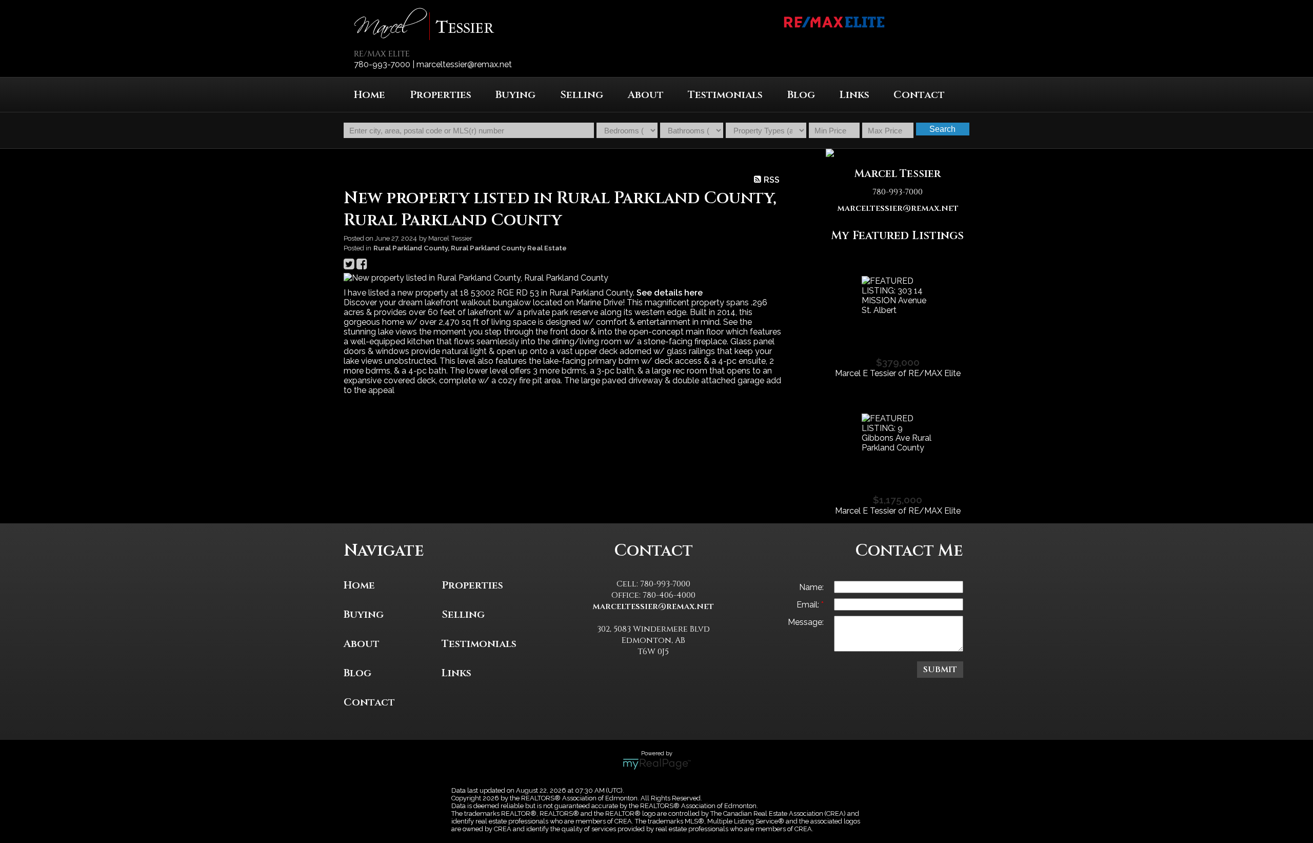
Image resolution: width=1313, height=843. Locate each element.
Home (369, 95)
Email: (809, 605)
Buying (364, 614)
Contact (919, 95)
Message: (806, 622)
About (646, 95)
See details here (669, 293)
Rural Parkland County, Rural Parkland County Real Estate (470, 248)
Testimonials (725, 95)
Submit (940, 669)
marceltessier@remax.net (898, 208)
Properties (472, 585)
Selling (463, 614)
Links (854, 95)
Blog (801, 95)
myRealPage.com (656, 764)
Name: (811, 587)
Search (942, 129)
